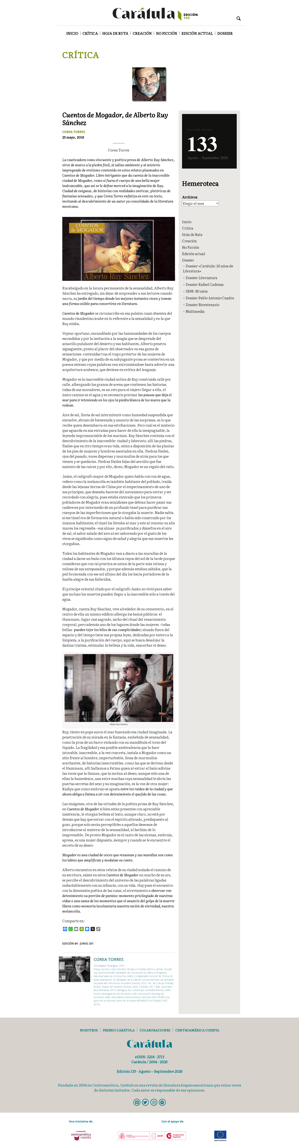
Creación (142, 33)
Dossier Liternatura (201, 277)
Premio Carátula (119, 1030)
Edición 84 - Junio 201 (78, 943)
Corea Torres (73, 132)
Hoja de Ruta (115, 33)
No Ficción (166, 33)
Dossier (225, 33)
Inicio (72, 33)
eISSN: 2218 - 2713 (149, 1056)
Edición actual (197, 33)
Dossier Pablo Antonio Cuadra (210, 297)
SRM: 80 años (197, 291)
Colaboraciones (155, 1030)
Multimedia (195, 311)
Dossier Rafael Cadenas (205, 284)
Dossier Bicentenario (202, 304)
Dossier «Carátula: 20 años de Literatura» (208, 268)
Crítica (90, 33)
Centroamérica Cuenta (197, 1030)
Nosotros (89, 1030)
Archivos (189, 196)
